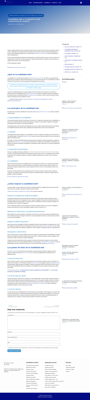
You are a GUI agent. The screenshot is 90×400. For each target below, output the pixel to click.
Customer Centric (38, 2)
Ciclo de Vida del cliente (72, 47)
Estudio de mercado (49, 365)
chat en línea (36, 262)
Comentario (10, 315)
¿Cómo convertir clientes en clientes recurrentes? (70, 253)
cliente (37, 280)
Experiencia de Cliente (31, 367)
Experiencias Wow (30, 375)
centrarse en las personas (41, 53)
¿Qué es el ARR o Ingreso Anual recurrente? (54, 381)
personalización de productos (47, 241)
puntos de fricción (26, 252)
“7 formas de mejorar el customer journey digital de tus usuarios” (38, 99)
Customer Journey (30, 369)
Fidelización (68, 64)
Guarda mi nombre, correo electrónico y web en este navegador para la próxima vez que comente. (33, 347)
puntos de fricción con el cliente (43, 111)
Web (8, 342)
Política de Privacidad (70, 367)
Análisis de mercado (49, 367)
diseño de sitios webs (31, 93)
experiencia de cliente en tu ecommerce (36, 283)
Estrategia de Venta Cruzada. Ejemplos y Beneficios (70, 246)
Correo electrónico (12, 337)
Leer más (64, 104)
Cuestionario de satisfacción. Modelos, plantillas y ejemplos (70, 159)
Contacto (54, 2)
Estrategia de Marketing (50, 373)
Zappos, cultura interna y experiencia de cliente (69, 101)
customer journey (32, 95)
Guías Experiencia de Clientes (32, 365)
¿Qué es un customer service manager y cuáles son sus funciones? (70, 131)
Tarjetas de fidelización (31, 381)
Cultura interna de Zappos (31, 388)
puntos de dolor (13, 251)
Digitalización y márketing (72, 56)
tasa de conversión (49, 243)
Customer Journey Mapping (32, 373)
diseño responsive (48, 226)
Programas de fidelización (31, 383)
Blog (60, 2)
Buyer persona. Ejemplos (50, 387)
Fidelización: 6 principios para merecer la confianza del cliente (71, 320)
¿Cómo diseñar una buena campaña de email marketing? (34, 270)
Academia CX (47, 2)
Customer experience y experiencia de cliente (71, 50)
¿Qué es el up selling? (49, 383)
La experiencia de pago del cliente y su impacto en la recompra (72, 281)
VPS (45, 207)
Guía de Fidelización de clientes (32, 379)
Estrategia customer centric (73, 60)
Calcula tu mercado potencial (51, 371)
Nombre (9, 331)
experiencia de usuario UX (37, 78)
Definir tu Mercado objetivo (50, 369)
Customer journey (70, 53)
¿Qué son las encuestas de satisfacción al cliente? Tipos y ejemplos (70, 217)
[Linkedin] (81, 2)
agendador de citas (55, 262)
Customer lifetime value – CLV (51, 379)
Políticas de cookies (70, 369)
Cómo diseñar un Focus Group (51, 375)
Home (30, 2)
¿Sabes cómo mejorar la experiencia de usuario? (18, 191)
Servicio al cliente (70, 72)
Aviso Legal (68, 365)
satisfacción (26, 136)
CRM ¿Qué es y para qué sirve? (52, 385)
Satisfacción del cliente (72, 67)
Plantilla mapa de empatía (50, 377)
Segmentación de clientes (72, 69)
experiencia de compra (20, 141)
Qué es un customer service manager (32, 386)
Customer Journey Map (31, 371)
